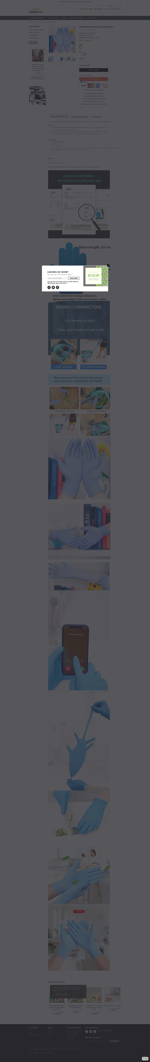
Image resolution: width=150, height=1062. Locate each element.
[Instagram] (57, 287)
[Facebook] (49, 287)
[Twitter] (53, 287)
